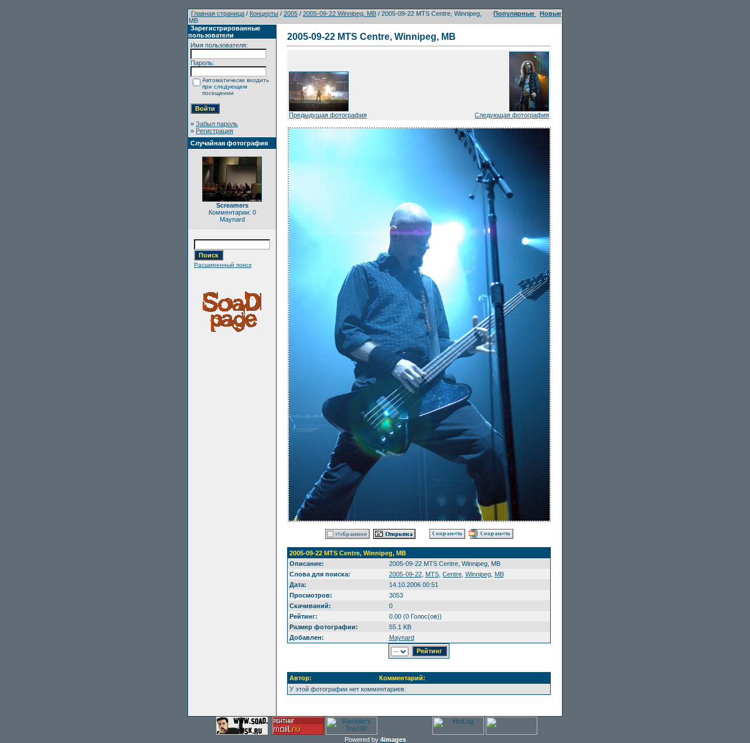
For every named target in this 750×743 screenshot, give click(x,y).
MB (499, 574)
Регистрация (214, 130)
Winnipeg (478, 574)
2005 (291, 13)
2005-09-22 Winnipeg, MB (339, 13)
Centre (452, 574)
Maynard (401, 637)
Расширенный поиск (222, 265)
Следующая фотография (512, 114)
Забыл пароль (217, 123)
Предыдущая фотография (328, 114)
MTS (432, 574)
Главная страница (217, 13)
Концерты (264, 13)
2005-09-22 (405, 574)
